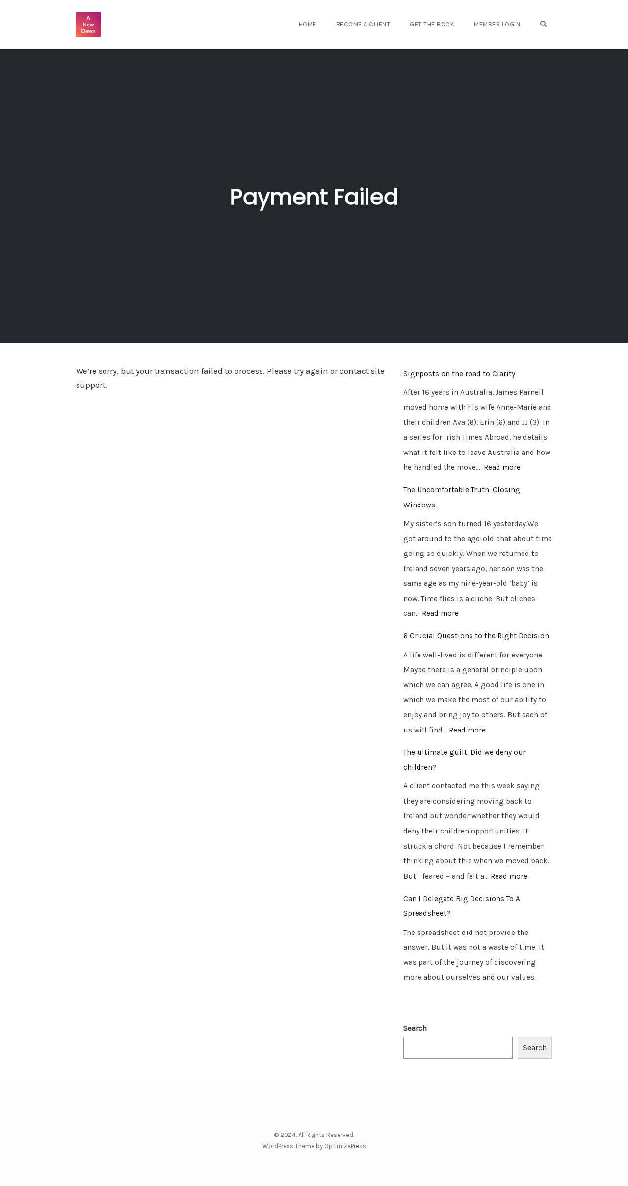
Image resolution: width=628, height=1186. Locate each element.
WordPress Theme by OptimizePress (314, 1146)
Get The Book (432, 24)
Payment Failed (314, 196)
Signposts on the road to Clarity (459, 373)
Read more (502, 467)
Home (307, 24)
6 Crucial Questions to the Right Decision (476, 635)
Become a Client (363, 24)
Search (415, 1028)
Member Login (497, 24)
